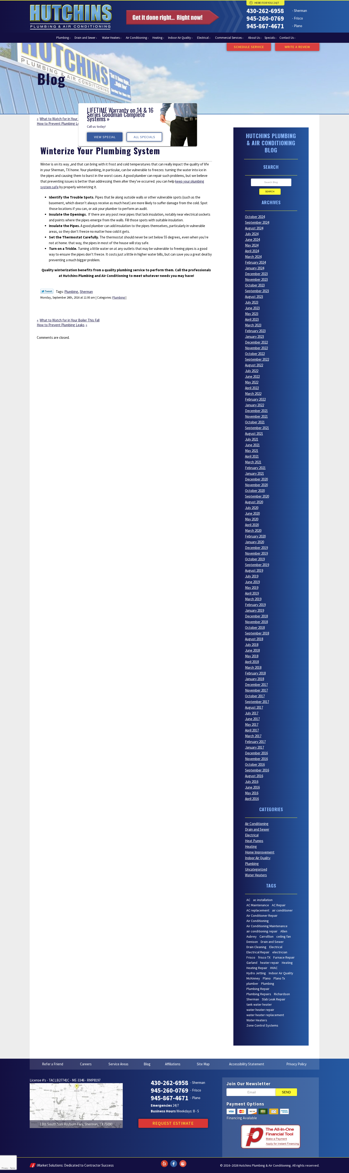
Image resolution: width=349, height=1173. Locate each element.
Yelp (164, 1160)
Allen (283, 931)
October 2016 (255, 764)
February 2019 (255, 604)
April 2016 (252, 798)
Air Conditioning (257, 823)
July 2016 (251, 781)
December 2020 (256, 479)
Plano (267, 978)
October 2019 (255, 559)
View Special (226, 93)
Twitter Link (46, 291)
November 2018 (256, 622)
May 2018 (251, 656)
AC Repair (279, 905)
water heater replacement (265, 1015)
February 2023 (255, 331)
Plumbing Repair (257, 989)
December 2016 (256, 753)
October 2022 (255, 353)
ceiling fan (283, 936)
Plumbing (71, 291)
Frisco (250, 957)
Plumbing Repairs (258, 994)
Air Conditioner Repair (262, 915)
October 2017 (255, 696)
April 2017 (252, 730)
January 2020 (254, 542)
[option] (258, 82)
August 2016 (254, 776)
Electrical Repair (257, 952)
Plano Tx (279, 978)
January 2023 (254, 336)
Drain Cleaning (256, 947)
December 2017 (256, 684)
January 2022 (254, 405)
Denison (252, 942)
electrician (279, 952)
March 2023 (253, 325)
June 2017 (252, 719)
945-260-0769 (265, 18)
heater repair (269, 962)
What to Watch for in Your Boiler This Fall (69, 119)
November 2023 (256, 279)
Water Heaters (256, 875)
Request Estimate (173, 1123)
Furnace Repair (284, 957)
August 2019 (254, 570)
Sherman (86, 291)
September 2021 (257, 428)
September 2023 (257, 291)
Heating (251, 846)
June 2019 (252, 582)
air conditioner (282, 910)
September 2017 (257, 701)
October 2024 (255, 216)
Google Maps (183, 1160)
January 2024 (254, 268)
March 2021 (253, 462)
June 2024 (252, 239)
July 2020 (251, 507)
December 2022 (256, 342)
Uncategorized (256, 869)
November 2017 (256, 690)
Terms (12, 1168)
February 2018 (255, 673)
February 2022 (255, 399)
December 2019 (256, 547)
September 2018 (257, 633)
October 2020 (255, 490)
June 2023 (252, 308)
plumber (252, 983)
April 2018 (252, 661)
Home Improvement (259, 852)
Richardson (282, 994)
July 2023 (251, 302)
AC (248, 900)
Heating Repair (256, 968)
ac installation (263, 900)
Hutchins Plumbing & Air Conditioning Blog (271, 143)
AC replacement (257, 910)
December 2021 (256, 410)
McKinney (253, 978)
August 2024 (254, 228)
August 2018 (254, 639)
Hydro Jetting (256, 973)
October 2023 (255, 285)
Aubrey (251, 936)
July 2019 (251, 576)
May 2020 (251, 519)
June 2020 (252, 513)
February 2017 (255, 741)
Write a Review (297, 47)
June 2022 (252, 376)
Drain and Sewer (257, 829)
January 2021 (254, 473)
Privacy (5, 1168)
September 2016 (257, 770)
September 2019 (257, 564)
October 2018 (255, 627)
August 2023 (254, 296)
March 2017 (253, 736)
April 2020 (252, 525)
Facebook (173, 1160)
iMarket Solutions (50, 1165)
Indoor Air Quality (257, 858)
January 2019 (254, 610)
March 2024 (253, 256)
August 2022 (254, 365)
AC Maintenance (257, 905)
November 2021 (256, 416)
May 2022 (251, 382)
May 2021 (251, 450)
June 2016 (252, 787)
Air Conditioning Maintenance (267, 926)
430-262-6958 (265, 11)
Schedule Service (249, 47)
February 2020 (255, 536)
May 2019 (251, 587)
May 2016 (251, 793)
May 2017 (251, 724)
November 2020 (256, 485)
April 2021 (252, 456)
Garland (251, 962)
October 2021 (255, 422)
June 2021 (252, 445)
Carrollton (266, 936)
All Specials (265, 93)
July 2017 (251, 713)
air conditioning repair (262, 931)
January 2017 (254, 747)
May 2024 (251, 245)
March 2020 (253, 530)
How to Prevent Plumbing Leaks (61, 123)
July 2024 (251, 234)
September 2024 (257, 222)
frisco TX (264, 957)
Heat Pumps (254, 841)
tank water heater (259, 1004)
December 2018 (256, 616)
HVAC (274, 968)
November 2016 (256, 758)
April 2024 (252, 251)
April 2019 (252, 593)
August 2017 (254, 707)
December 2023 (256, 273)
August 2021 (254, 433)
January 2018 (254, 679)
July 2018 (251, 644)
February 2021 (255, 467)
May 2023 (251, 313)
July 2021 (251, 439)
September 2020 (257, 496)
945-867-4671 (265, 26)
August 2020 (254, 502)
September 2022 (257, 359)
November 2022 (256, 348)
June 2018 (252, 650)
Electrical (252, 835)
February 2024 (255, 262)
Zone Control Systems (262, 1025)
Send (286, 1092)
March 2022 (253, 393)
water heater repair (260, 1010)
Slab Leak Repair (273, 999)
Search (269, 191)
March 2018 (253, 667)
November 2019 (256, 553)
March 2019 (253, 599)
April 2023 (252, 319)
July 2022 (251, 370)
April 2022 (252, 388)
